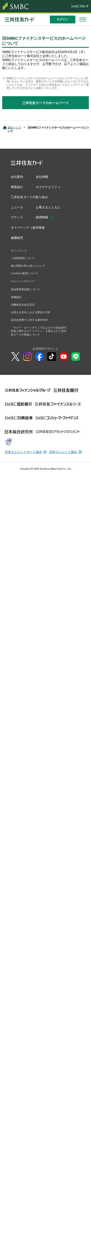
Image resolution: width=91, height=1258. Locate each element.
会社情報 (43, 177)
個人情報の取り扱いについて (29, 269)
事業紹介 (17, 187)
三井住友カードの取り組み (31, 198)
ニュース (17, 208)
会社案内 (17, 177)
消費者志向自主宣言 (24, 310)
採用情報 (43, 219)
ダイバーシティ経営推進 (29, 230)
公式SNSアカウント (45, 356)
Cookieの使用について (25, 277)
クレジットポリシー (24, 285)
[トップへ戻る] (84, 1251)
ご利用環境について (24, 261)
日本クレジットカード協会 (22, 459)
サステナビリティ (50, 187)
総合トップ (14, 127)
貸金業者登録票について (26, 294)
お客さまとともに (50, 208)
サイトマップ (19, 253)
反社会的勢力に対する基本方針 (31, 326)
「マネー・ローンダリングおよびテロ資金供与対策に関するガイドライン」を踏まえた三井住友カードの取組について (38, 338)
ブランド (17, 219)
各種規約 (16, 302)
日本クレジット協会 (59, 459)
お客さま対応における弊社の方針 (32, 318)
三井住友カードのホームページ (45, 103)
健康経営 (17, 240)
